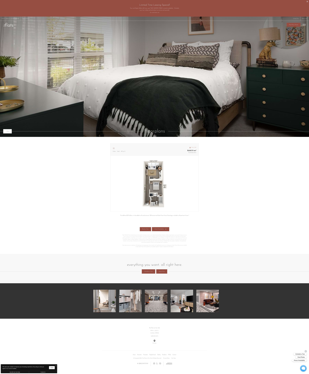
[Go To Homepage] (8, 25)
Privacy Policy (166, 358)
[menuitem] (134, 354)
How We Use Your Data (15, 372)
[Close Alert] (307, 2)
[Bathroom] (130, 301)
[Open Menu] (304, 24)
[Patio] (104, 301)
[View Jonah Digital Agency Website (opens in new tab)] (169, 363)
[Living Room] (182, 301)
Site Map (173, 358)
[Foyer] (156, 301)
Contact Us (43, 372)
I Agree (52, 367)
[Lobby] (207, 301)
